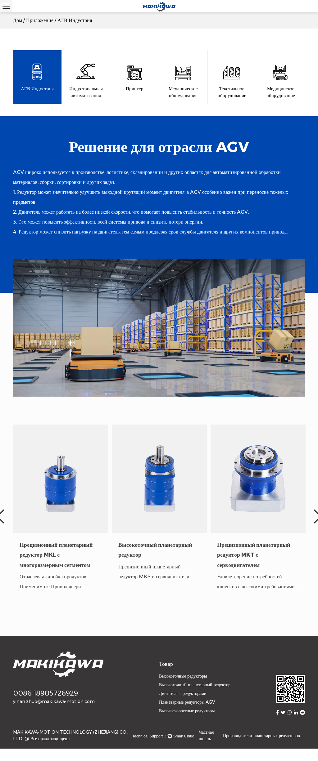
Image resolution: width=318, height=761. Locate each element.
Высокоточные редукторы (183, 676)
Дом (17, 20)
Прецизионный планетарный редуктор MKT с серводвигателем (253, 554)
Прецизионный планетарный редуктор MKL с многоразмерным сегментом (56, 554)
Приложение (39, 20)
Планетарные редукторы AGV (187, 702)
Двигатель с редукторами (183, 693)
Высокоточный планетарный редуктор (194, 685)
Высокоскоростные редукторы (187, 711)
